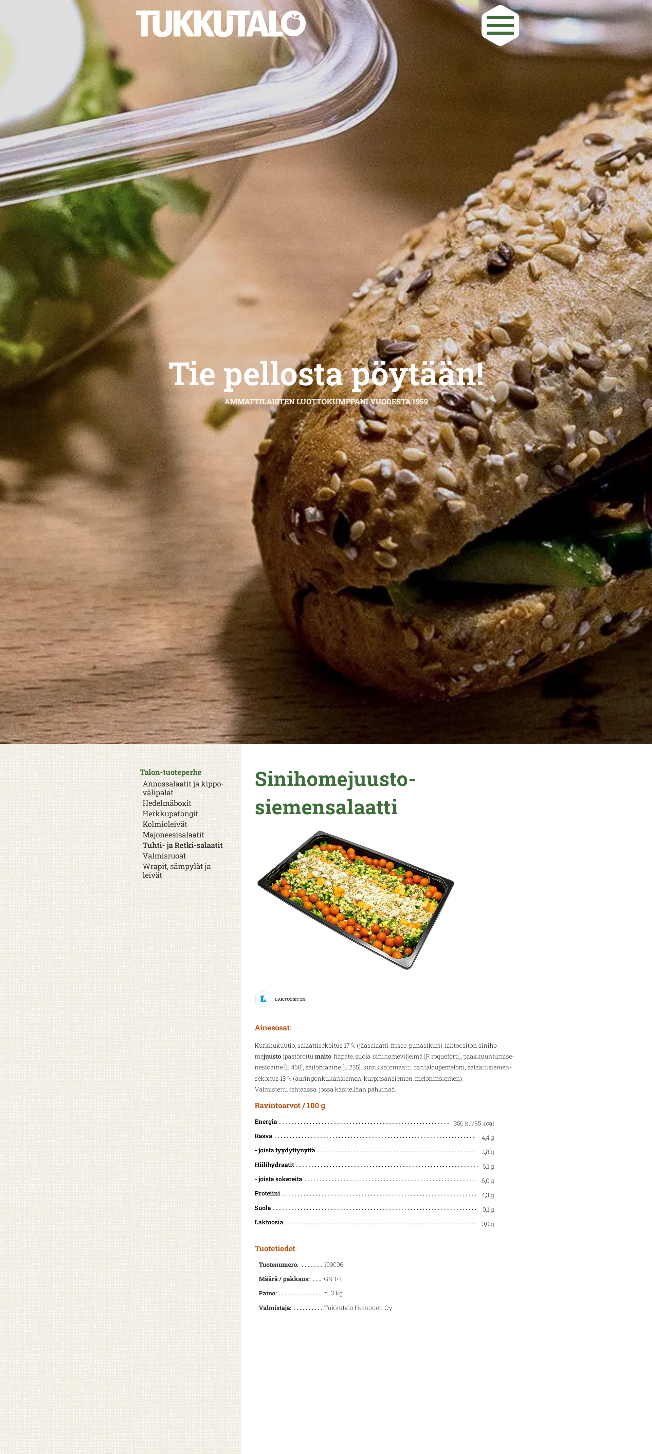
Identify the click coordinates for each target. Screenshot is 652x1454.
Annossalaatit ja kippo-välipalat (183, 788)
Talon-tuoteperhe (171, 772)
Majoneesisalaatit (173, 834)
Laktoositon (290, 999)
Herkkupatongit (170, 813)
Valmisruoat (164, 855)
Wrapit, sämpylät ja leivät (177, 871)
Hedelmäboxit (167, 803)
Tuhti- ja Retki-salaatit (183, 845)
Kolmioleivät (165, 824)
